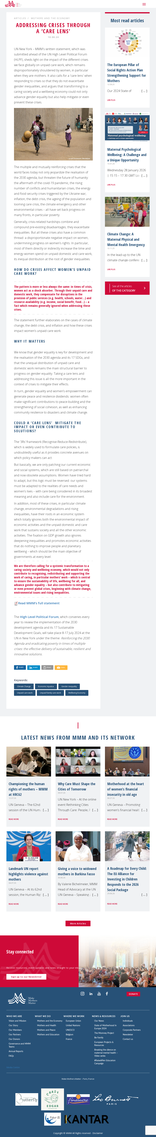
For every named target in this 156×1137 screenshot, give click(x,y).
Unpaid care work (24, 693)
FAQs (11, 1056)
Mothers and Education (48, 1035)
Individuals (128, 1021)
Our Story (13, 1025)
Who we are (14, 1016)
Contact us (128, 1039)
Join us (125, 1016)
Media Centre (13, 1067)
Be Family (98, 1038)
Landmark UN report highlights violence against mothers (28, 874)
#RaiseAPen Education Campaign (104, 1062)
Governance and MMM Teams (20, 1045)
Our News (99, 1021)
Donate (133, 994)
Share (21, 667)
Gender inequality (69, 686)
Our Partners (15, 1035)
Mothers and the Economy (50, 18)
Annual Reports (16, 1051)
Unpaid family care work (50, 693)
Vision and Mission (17, 1021)
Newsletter (128, 1035)
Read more (14, 819)
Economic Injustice (46, 686)
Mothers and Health (46, 1025)
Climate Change (24, 686)
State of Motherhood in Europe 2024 (105, 1027)
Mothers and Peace (46, 1030)
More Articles (78, 923)
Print (49, 667)
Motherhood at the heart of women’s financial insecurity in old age (125, 789)
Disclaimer (97, 1133)
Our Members (15, 1030)
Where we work (74, 1016)
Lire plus (111, 100)
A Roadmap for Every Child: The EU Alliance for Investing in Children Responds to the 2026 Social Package (127, 879)
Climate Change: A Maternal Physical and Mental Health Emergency (126, 239)
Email (63, 667)
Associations (129, 1025)
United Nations (73, 1025)
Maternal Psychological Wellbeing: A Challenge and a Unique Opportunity (126, 154)
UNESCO (70, 1030)
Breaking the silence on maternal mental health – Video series (106, 1053)
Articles (20, 18)
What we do (43, 1016)
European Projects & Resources (103, 1043)
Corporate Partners (132, 1030)
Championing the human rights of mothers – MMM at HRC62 (28, 789)
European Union (73, 1021)
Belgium (69, 1035)
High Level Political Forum (39, 617)
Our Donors (14, 1039)
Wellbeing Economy (76, 693)
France (69, 1039)
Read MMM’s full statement (39, 603)
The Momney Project (104, 1033)
